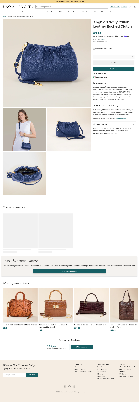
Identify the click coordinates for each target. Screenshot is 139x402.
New (23, 12)
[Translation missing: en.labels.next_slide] (136, 2)
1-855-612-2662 (115, 7)
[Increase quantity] (132, 57)
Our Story (78, 367)
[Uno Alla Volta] (18, 7)
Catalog (122, 371)
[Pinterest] (74, 386)
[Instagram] (65, 386)
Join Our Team (80, 369)
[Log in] (130, 7)
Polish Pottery (85, 12)
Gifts (95, 12)
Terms (82, 392)
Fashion (40, 12)
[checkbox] (94, 49)
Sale (111, 12)
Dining (61, 12)
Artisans (103, 12)
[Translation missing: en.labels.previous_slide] (2, 2)
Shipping (100, 374)
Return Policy (121, 119)
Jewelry (31, 12)
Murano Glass (72, 12)
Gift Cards (122, 374)
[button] (113, 62)
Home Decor (51, 12)
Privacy (76, 392)
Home (4, 16)
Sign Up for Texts (125, 369)
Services (122, 364)
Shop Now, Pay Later (126, 376)
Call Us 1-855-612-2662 (105, 379)
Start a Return (102, 369)
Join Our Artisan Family (83, 371)
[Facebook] (69, 386)
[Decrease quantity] (95, 57)
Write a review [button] (82, 347)
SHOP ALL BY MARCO (69, 271)
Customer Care (103, 364)
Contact (124, 7)
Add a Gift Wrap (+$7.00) (103, 49)
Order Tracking (102, 367)
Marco (104, 39)
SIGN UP (32, 375)
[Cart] (134, 7)
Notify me (114, 69)
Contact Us (101, 376)
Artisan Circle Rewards (127, 367)
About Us (78, 364)
